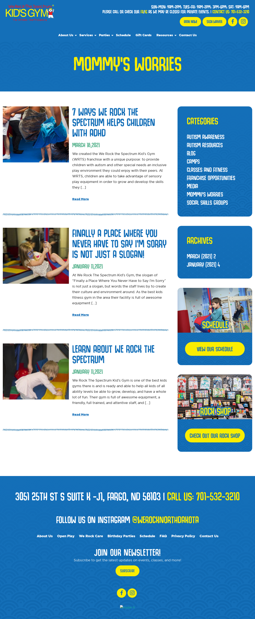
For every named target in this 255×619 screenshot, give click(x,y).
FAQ (163, 536)
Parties (104, 35)
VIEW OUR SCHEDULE (215, 349)
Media (192, 186)
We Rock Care (91, 536)
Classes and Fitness (207, 169)
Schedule (123, 35)
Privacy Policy (183, 536)
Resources (164, 35)
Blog (191, 153)
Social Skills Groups (207, 202)
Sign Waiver (214, 21)
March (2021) (201, 256)
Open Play (65, 536)
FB (142, 11)
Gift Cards (144, 35)
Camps (193, 161)
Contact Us (188, 35)
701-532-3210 (240, 11)
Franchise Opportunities (211, 178)
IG (146, 11)
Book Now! (190, 21)
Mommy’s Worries (205, 194)
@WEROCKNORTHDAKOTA (165, 519)
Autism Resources (205, 145)
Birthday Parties (121, 536)
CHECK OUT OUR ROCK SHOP (215, 435)
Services (86, 35)
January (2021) (203, 264)
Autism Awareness (205, 137)
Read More (80, 199)
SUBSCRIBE (127, 570)
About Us (65, 35)
